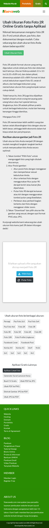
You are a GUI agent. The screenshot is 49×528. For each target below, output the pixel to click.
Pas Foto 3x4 (33, 321)
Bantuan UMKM (11, 457)
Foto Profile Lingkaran (24, 337)
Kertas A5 (20, 348)
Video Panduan (10, 463)
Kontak (7, 428)
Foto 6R (27, 332)
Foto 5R (17, 332)
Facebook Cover (11, 342)
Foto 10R (8, 337)
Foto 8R (38, 332)
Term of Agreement (12, 431)
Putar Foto (26, 280)
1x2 (12, 353)
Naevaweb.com (21, 523)
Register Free (9, 481)
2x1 (5, 353)
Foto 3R (32, 327)
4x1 (32, 353)
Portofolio (26, 3)
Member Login (10, 478)
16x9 (30, 348)
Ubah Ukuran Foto (13, 53)
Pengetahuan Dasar (12, 446)
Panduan (7, 443)
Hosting (7, 417)
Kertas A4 (8, 348)
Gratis (38, 3)
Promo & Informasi (12, 454)
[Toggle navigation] (44, 11)
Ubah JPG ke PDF (11, 397)
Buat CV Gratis (10, 381)
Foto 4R (7, 332)
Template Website (11, 466)
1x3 (18, 353)
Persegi (7, 321)
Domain (7, 420)
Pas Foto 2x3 (19, 321)
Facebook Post (27, 342)
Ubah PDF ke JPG (27, 381)
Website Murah (10, 3)
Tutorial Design (10, 449)
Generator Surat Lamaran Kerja (17, 376)
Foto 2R (21, 327)
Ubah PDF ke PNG (11, 386)
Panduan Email (10, 460)
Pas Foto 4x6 (9, 327)
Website (7, 414)
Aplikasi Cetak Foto (12, 370)
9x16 (38, 348)
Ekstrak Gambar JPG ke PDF (16, 391)
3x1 (25, 353)
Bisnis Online (9, 452)
